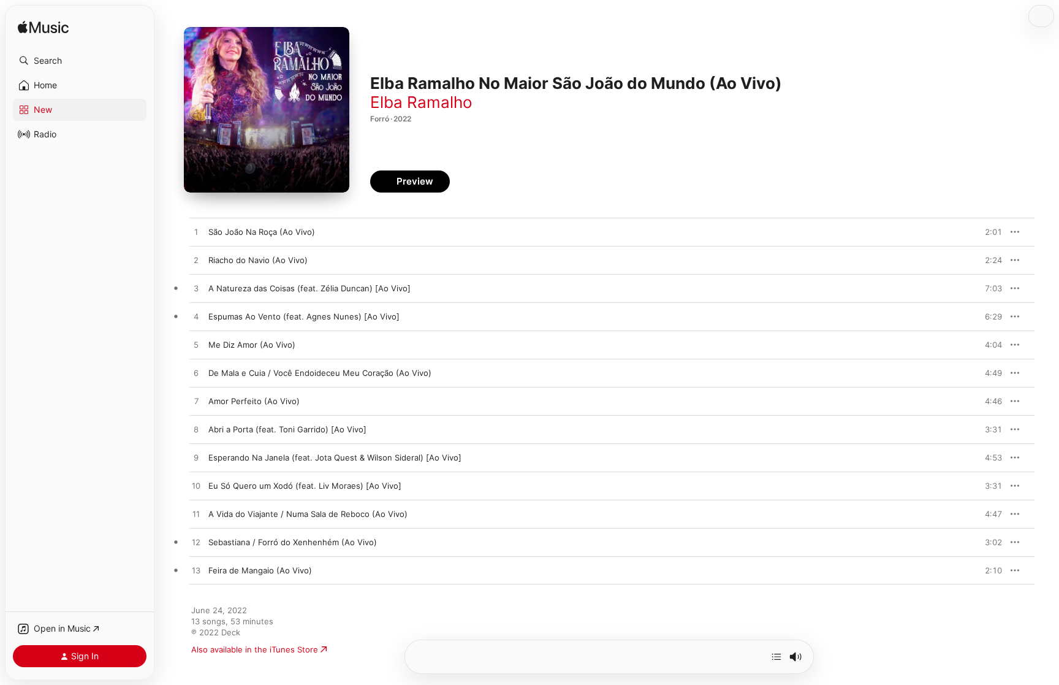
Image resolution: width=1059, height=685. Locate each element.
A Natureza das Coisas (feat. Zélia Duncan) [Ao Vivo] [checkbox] (309, 288)
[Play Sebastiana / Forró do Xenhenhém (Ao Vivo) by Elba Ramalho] (196, 542)
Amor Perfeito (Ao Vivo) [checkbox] (254, 401)
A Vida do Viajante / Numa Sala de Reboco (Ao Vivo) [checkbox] (308, 514)
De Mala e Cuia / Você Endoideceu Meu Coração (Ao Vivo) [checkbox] (319, 373)
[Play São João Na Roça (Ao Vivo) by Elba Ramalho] (196, 232)
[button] (79, 60)
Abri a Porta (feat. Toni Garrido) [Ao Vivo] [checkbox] (287, 429)
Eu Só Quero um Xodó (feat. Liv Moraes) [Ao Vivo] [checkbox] (304, 486)
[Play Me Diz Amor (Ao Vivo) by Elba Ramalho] (196, 345)
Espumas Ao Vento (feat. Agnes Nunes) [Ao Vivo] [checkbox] (304, 316)
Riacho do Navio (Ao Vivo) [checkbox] (258, 260)
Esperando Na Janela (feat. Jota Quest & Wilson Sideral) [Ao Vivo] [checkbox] (334, 457)
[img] (43, 28)
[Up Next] (776, 656)
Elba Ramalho (421, 102)
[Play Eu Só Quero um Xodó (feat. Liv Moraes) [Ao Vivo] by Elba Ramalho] (196, 486)
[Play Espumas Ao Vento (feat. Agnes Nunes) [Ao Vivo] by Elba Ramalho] (196, 317)
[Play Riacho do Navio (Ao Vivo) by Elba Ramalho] (196, 260)
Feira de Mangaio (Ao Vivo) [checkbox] (260, 570)
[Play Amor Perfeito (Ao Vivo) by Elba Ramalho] (196, 401)
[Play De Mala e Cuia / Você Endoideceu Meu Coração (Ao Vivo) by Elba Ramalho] (196, 373)
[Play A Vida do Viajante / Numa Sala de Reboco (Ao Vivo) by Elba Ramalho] (196, 514)
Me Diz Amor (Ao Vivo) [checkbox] (251, 345)
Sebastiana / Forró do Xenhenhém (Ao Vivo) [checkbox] (292, 542)
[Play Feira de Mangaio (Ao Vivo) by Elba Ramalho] (196, 570)
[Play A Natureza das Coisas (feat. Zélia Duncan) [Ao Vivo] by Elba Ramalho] (196, 288)
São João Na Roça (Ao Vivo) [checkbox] (261, 232)
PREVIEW (988, 231)
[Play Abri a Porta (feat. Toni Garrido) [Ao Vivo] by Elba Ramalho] (196, 429)
